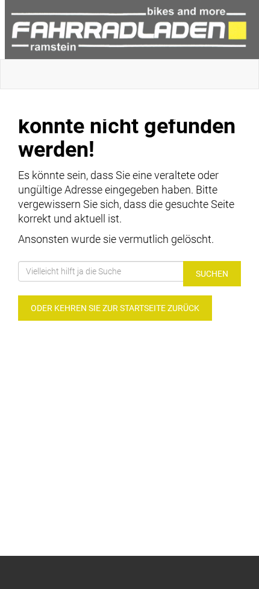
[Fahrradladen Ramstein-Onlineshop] (132, 29)
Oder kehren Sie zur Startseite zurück (115, 308)
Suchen (212, 274)
